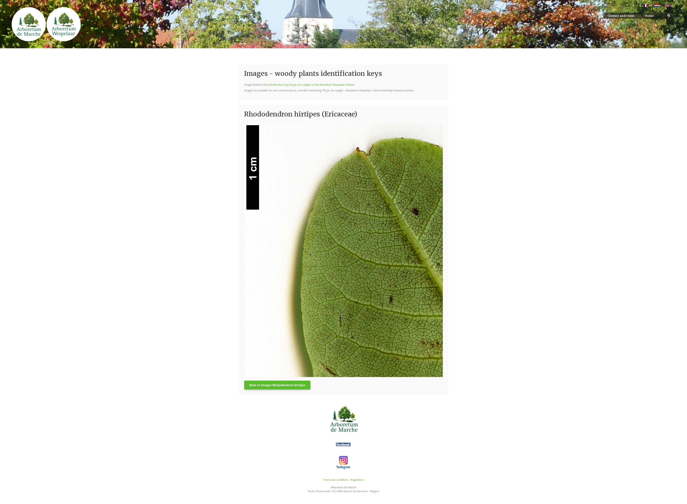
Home (649, 16)
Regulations (357, 479)
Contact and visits (621, 16)
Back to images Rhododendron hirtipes (277, 385)
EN (672, 6)
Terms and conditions (335, 479)
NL (661, 6)
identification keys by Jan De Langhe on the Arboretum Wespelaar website (311, 84)
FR (650, 6)
